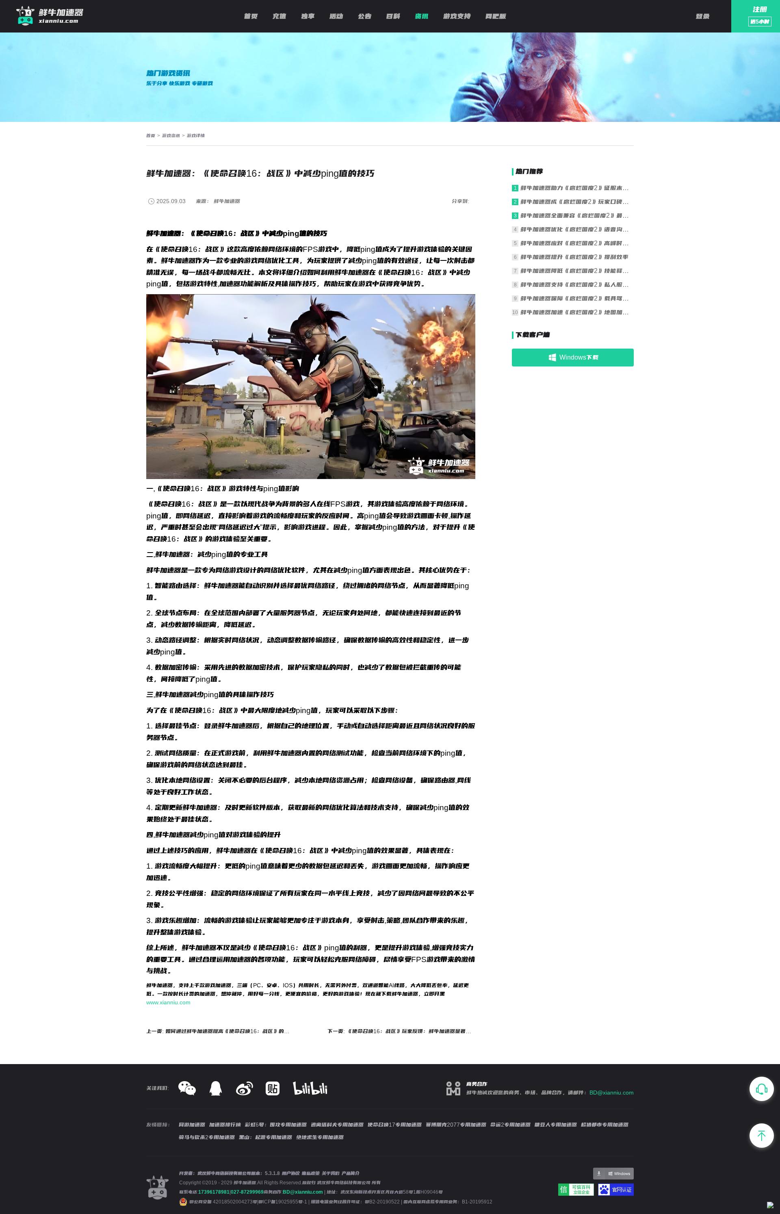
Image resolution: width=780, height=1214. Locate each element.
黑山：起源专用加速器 (265, 1137)
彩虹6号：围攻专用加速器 (276, 1124)
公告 (365, 16)
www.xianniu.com (168, 1002)
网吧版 (495, 16)
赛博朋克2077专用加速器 (456, 1124)
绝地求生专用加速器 (320, 1137)
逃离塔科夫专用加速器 (337, 1124)
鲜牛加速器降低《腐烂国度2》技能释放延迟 (577, 270)
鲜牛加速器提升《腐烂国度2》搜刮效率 (574, 257)
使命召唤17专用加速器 (395, 1124)
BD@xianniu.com (611, 1092)
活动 (336, 16)
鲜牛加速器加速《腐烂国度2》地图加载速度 (577, 312)
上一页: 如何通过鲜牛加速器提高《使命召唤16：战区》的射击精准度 (220, 1031)
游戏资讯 (171, 136)
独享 (308, 16)
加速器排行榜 (225, 1124)
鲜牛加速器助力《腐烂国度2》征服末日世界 (577, 187)
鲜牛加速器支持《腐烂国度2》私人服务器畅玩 (577, 284)
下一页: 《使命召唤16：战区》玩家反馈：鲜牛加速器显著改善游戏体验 (401, 1031)
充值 (279, 16)
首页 (251, 16)
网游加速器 (192, 1124)
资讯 (422, 16)
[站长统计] (770, 1206)
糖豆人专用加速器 (556, 1124)
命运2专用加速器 (510, 1124)
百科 (393, 16)
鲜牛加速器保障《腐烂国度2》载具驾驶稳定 (577, 298)
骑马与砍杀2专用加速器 (207, 1137)
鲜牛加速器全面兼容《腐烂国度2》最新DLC (577, 215)
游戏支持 (457, 16)
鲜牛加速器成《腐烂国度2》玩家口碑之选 (577, 201)
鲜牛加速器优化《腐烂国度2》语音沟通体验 (577, 229)
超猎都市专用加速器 (604, 1124)
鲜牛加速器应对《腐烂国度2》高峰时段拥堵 (577, 243)
